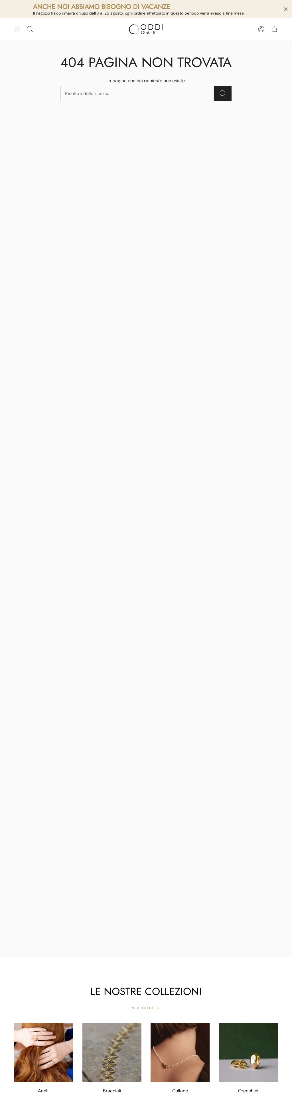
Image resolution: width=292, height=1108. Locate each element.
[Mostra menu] (17, 29)
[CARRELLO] (274, 29)
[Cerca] (223, 93)
